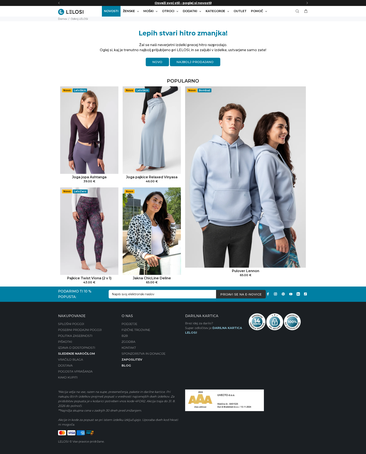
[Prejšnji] (59, 3)
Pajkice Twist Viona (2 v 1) (89, 278)
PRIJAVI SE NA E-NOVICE (241, 294)
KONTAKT (129, 348)
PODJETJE (129, 324)
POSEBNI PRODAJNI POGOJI (80, 330)
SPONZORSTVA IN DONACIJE (143, 354)
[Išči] (298, 11)
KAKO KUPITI (68, 377)
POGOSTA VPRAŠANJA (75, 371)
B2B (125, 336)
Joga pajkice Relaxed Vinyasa (151, 177)
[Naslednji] (307, 3)
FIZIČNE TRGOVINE (136, 330)
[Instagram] (275, 294)
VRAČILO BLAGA (70, 359)
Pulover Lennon (245, 271)
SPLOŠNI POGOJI (71, 324)
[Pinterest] (283, 294)
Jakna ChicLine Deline (152, 278)
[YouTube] (291, 294)
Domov (62, 18)
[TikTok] (305, 294)
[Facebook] (268, 294)
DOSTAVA (65, 365)
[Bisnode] (224, 400)
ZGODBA (128, 342)
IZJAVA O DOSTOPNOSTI (76, 348)
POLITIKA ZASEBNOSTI (75, 336)
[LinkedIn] (298, 294)
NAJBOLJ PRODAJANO (195, 62)
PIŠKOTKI (65, 342)
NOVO (157, 62)
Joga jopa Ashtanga (89, 177)
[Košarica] (305, 11)
